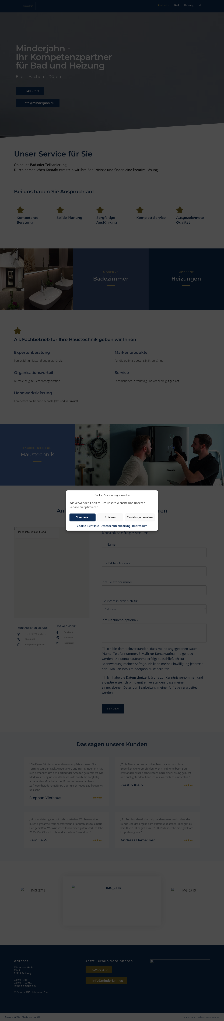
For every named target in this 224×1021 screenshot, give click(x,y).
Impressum (139, 526)
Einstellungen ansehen (140, 517)
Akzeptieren (82, 517)
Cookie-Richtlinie (88, 526)
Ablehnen (110, 517)
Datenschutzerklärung (115, 526)
